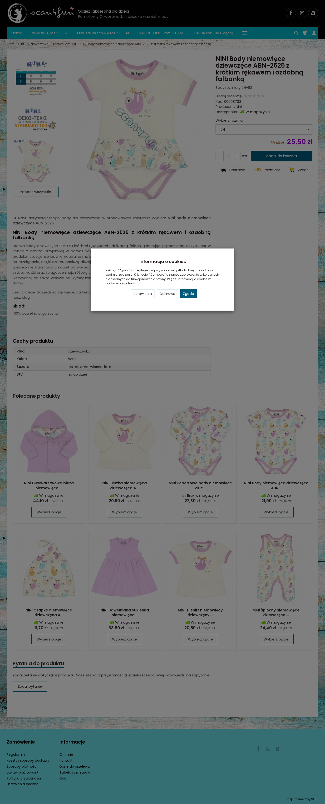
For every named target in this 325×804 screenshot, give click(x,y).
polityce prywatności (122, 283)
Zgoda (188, 293)
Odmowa (167, 293)
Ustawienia (142, 293)
